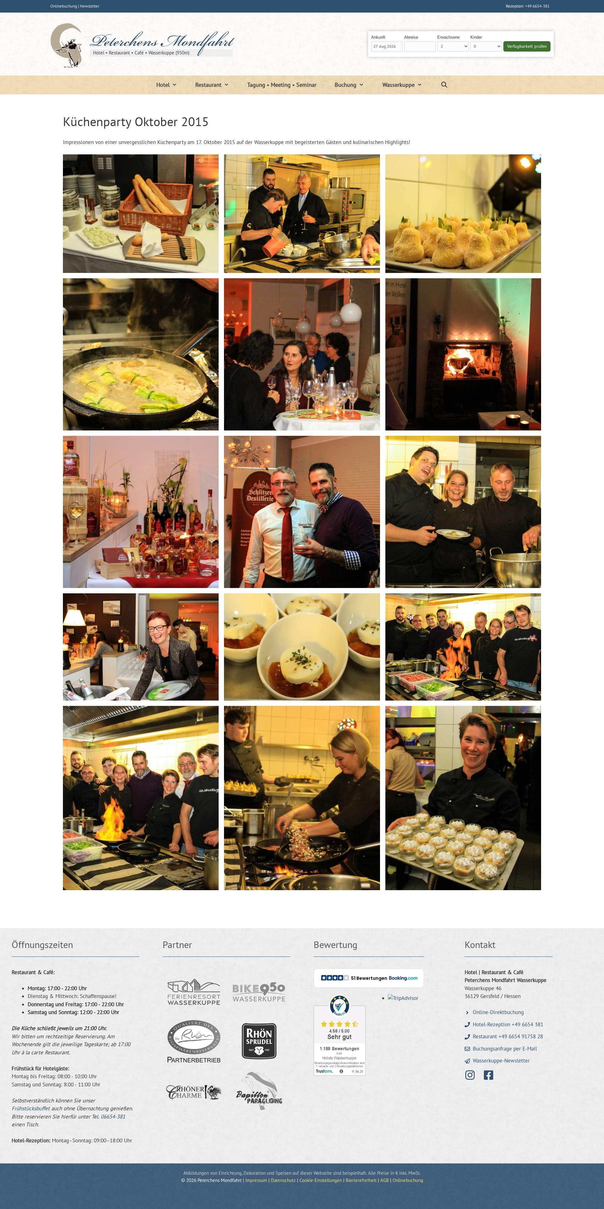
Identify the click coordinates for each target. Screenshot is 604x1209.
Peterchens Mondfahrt (161, 43)
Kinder (476, 37)
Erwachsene (448, 37)
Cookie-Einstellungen (320, 1180)
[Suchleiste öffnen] (444, 84)
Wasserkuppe (399, 84)
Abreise (411, 37)
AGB (384, 1180)
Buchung (345, 84)
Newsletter (89, 6)
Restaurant (208, 84)
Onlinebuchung (63, 6)
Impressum (256, 1180)
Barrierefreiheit (361, 1180)
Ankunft (378, 37)
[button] (369, 978)
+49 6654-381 (537, 6)
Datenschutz (283, 1180)
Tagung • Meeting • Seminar (281, 84)
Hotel (163, 84)
